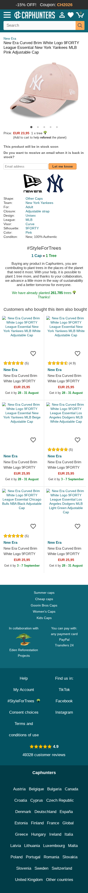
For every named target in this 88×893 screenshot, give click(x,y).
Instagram (64, 712)
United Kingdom (29, 879)
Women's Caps (44, 611)
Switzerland (62, 868)
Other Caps (34, 198)
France (53, 823)
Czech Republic (60, 800)
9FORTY (32, 228)
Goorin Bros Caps (44, 605)
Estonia (21, 823)
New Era (10, 38)
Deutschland (45, 811)
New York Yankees (39, 203)
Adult (29, 207)
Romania (51, 857)
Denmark (23, 811)
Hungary (38, 834)
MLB (29, 220)
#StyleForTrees (22, 701)
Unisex (31, 215)
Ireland (55, 834)
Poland (17, 857)
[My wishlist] (70, 15)
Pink (29, 232)
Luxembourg (54, 845)
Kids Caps (44, 618)
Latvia (15, 845)
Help (24, 678)
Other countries (59, 879)
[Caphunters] (26, 14)
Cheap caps (44, 599)
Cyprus (36, 800)
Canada (71, 789)
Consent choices (23, 712)
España (66, 811)
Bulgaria (54, 789)
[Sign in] (62, 15)
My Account (23, 689)
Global (68, 823)
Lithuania (32, 845)
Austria (19, 789)
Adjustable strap (38, 211)
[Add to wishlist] (33, 353)
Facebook (64, 701)
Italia (69, 834)
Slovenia (23, 868)
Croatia (20, 800)
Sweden (41, 868)
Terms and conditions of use (24, 729)
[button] (31, 127)
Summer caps (44, 592)
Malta (73, 845)
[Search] (80, 25)
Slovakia (69, 857)
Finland (37, 823)
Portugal (33, 857)
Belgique (36, 789)
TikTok (64, 689)
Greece (21, 834)
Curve (30, 224)
